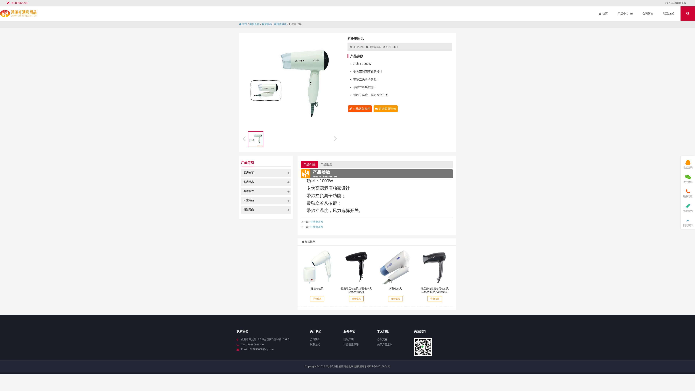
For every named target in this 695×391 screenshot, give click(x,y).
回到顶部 (687, 225)
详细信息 (317, 298)
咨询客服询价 (387, 108)
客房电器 (267, 24)
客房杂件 (254, 24)
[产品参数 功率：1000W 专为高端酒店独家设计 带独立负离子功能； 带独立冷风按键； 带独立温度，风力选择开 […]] (317, 267)
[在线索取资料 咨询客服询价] (356, 267)
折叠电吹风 (395, 288)
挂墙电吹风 (316, 221)
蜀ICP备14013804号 (378, 366)
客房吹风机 (280, 24)
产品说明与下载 (677, 3)
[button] (335, 138)
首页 (244, 24)
